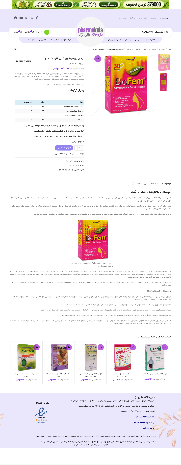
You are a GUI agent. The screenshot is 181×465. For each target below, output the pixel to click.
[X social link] (32, 18)
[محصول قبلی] (17, 49)
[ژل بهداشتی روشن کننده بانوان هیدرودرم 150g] (91, 357)
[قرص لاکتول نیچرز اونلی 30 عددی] (155, 357)
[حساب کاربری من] (167, 32)
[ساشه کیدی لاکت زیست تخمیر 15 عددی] (58, 357)
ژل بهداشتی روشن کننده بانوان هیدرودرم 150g (90, 375)
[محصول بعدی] (11, 49)
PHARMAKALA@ (143, 417)
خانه (169, 49)
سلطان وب (76, 445)
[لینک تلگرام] (59, 170)
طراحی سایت (103, 445)
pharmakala (139, 422)
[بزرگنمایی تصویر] (149, 110)
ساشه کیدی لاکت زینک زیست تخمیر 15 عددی (122, 375)
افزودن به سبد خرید (64, 148)
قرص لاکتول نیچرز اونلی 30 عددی (155, 374)
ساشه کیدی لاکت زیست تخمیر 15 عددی (58, 375)
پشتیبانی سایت (91, 445)
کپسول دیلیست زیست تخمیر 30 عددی (26, 375)
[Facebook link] (37, 18)
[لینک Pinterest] (15, 18)
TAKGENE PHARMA (23, 61)
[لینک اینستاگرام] (26, 18)
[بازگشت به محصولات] (14, 49)
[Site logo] (90, 32)
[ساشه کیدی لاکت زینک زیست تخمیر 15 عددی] (122, 357)
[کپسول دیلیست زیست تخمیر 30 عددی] (26, 357)
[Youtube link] (21, 18)
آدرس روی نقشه (148, 428)
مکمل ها (161, 49)
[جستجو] (47, 32)
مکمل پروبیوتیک (133, 49)
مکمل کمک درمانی (149, 49)
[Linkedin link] (62, 170)
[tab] (166, 182)
